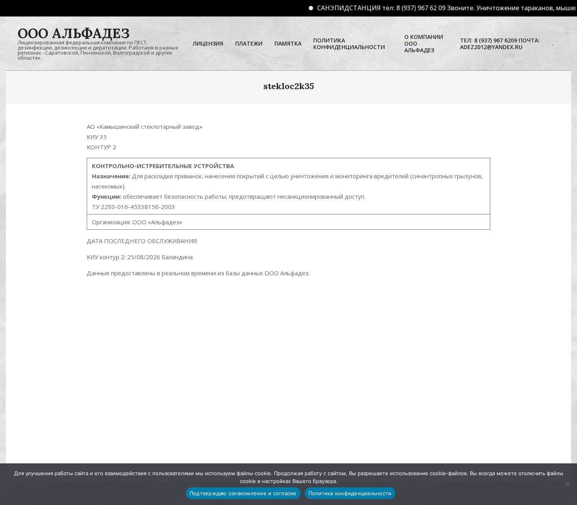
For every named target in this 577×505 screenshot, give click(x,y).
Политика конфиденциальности (350, 493)
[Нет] (567, 484)
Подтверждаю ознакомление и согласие (243, 493)
